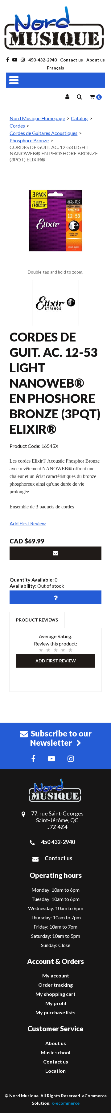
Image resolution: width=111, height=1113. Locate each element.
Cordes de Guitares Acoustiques (43, 133)
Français (55, 67)
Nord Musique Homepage (37, 118)
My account (55, 975)
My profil (55, 1003)
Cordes (17, 125)
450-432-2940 (42, 59)
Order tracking (55, 985)
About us (95, 59)
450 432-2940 (58, 842)
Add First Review (28, 523)
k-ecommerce (65, 1103)
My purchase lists (55, 1012)
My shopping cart (55, 994)
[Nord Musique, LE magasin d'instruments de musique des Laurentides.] (55, 28)
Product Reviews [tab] (37, 619)
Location (55, 1071)
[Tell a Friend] (55, 553)
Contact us (71, 59)
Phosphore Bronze (29, 140)
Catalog (79, 118)
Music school (55, 1052)
